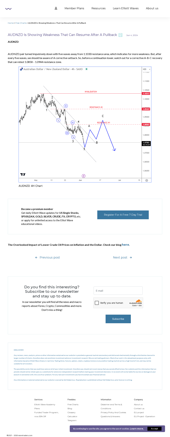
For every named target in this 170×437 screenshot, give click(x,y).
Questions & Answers (110, 416)
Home (11, 23)
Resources (98, 8)
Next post (120, 257)
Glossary (71, 412)
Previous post (50, 257)
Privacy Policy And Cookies (113, 412)
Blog (70, 408)
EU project (139, 412)
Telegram (72, 420)
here (125, 245)
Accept (154, 428)
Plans (37, 408)
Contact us (139, 408)
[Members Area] (56, 8)
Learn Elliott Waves (125, 8)
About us (152, 8)
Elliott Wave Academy (44, 404)
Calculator (72, 416)
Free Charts (20, 23)
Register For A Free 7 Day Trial (123, 214)
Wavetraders (8, 9)
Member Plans (74, 8)
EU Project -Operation (144, 416)
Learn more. (137, 428)
